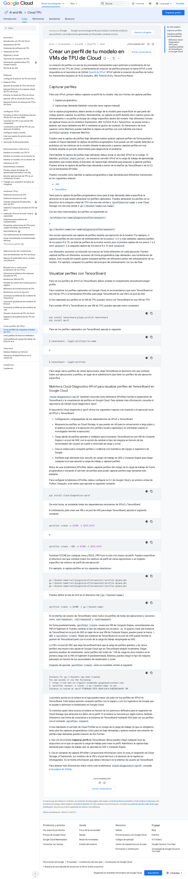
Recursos (69, 18)
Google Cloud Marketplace (55, 839)
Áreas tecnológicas (51, 3)
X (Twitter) (157, 839)
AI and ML (16, 12)
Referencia (38, 18)
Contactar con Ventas (53, 844)
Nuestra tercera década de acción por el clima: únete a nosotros (74, 867)
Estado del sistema (88, 844)
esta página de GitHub (60, 769)
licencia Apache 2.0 (84, 804)
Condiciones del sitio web (91, 862)
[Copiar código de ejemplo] (151, 313)
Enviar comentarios (141, 52)
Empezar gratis (173, 12)
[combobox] (114, 3)
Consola (140, 3)
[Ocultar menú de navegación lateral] (35, 874)
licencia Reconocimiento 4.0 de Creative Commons (133, 801)
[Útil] (148, 44)
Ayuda (82, 835)
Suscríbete (153, 873)
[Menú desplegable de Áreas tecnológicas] (64, 3)
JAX (57, 184)
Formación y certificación (127, 849)
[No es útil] (153, 44)
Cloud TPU (34, 12)
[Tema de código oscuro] (146, 313)
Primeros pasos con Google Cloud (131, 835)
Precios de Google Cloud (54, 835)
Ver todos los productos (54, 830)
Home (51, 44)
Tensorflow (60, 189)
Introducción (10, 18)
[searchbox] (20, 28)
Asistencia (54, 18)
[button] (19, 52)
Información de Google (53, 862)
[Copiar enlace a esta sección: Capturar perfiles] (79, 87)
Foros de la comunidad (89, 830)
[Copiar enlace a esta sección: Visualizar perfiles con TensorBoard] (109, 274)
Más (72, 3)
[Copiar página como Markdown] (114, 58)
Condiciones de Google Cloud (118, 862)
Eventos (155, 835)
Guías (24, 18)
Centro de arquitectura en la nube (131, 844)
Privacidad (72, 862)
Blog (154, 830)
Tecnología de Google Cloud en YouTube (166, 850)
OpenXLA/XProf (97, 72)
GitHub (119, 830)
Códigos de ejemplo (125, 839)
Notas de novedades (88, 839)
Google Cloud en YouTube (164, 844)
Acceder (180, 3)
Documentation (64, 44)
